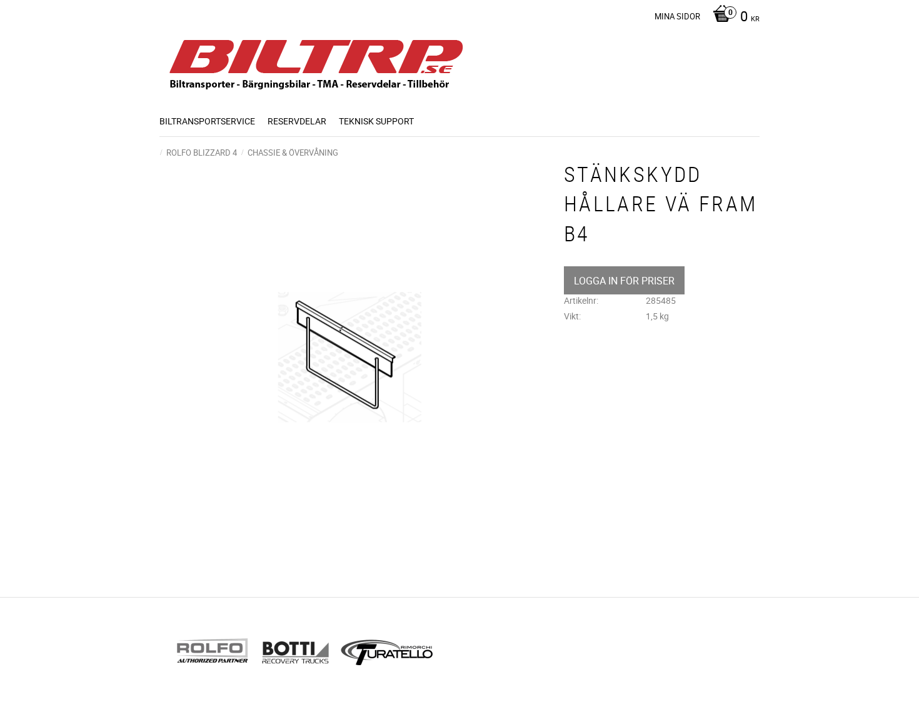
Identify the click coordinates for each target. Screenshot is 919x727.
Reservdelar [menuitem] (297, 121)
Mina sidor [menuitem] (677, 16)
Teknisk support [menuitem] (376, 121)
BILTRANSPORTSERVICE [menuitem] (207, 121)
